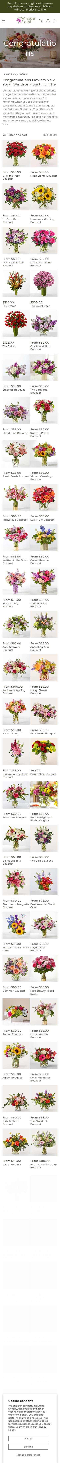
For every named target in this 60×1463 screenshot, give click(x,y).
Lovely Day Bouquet (15, 1378)
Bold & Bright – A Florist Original (41, 819)
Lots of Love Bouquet (16, 1337)
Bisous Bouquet (12, 733)
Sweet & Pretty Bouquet (39, 435)
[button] (40, 20)
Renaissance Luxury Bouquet (14, 1253)
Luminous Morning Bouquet (42, 221)
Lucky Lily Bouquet (42, 519)
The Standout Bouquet (38, 1123)
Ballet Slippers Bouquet (11, 862)
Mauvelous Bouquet (15, 519)
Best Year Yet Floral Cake (42, 906)
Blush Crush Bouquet (15, 476)
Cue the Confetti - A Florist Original (42, 1253)
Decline (28, 1446)
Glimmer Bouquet (13, 990)
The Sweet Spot (40, 305)
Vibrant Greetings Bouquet (41, 478)
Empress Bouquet (13, 389)
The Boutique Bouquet (38, 391)
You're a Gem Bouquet (10, 221)
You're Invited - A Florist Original (13, 1296)
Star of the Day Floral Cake (16, 949)
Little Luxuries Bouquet (39, 1036)
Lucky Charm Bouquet (38, 692)
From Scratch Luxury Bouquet (43, 1166)
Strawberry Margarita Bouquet (16, 906)
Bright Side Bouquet (43, 774)
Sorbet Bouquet (12, 1034)
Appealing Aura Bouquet (40, 648)
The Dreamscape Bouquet (13, 264)
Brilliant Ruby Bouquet (11, 177)
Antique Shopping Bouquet (13, 692)
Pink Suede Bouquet (43, 733)
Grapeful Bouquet (41, 1337)
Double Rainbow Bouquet (40, 1380)
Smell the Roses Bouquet (40, 1079)
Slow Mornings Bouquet (39, 1209)
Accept (28, 1438)
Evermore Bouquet (14, 817)
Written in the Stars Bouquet (15, 562)
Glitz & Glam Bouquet (10, 1123)
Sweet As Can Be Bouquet (41, 264)
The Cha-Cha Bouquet (38, 605)
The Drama (9, 305)
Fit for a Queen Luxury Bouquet (12, 1209)
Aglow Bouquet (12, 1077)
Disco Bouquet (11, 1164)
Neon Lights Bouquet (43, 175)
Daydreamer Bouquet (38, 949)
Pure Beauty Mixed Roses (42, 992)
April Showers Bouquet (11, 648)
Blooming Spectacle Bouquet (15, 776)
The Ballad (9, 346)
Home (5, 74)
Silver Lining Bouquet (10, 605)
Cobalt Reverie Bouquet (39, 562)
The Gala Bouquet (41, 860)
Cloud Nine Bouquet (15, 433)
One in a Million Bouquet (40, 348)
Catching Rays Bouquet (39, 1296)
